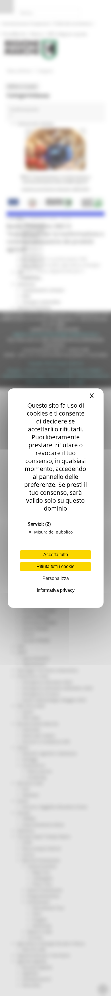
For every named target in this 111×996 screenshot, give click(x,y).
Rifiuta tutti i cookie (55, 566)
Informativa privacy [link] (56, 590)
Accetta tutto (55, 554)
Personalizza (55, 578)
